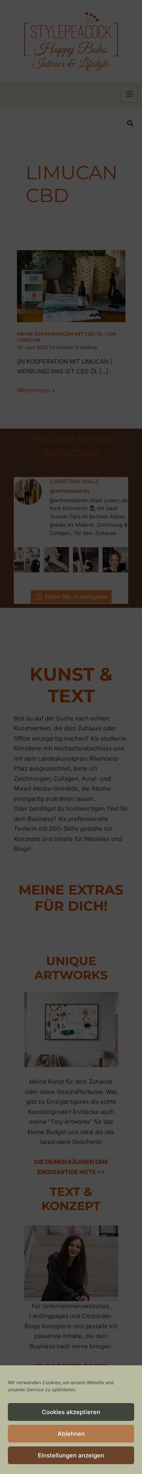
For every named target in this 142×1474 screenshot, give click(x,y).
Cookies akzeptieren (71, 1412)
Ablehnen (71, 1433)
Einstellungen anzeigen (71, 1455)
